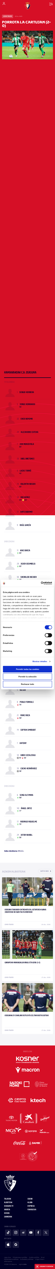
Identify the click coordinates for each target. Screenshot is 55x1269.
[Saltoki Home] (19, 1084)
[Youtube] (31, 1233)
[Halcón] (44, 1131)
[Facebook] (38, 1233)
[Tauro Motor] (11, 1118)
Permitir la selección (27, 677)
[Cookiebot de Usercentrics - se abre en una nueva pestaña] (41, 583)
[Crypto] (17, 1100)
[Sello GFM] (27, 1156)
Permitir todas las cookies (27, 669)
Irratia (7, 1210)
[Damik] (35, 1143)
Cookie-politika (34, 1257)
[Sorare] (31, 1131)
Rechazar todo (27, 684)
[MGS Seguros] (13, 1131)
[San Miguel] (45, 1118)
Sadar (30, 1199)
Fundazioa (32, 1210)
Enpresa (31, 1206)
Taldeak (7, 1199)
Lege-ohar (7, 1257)
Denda (6, 1213)
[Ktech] (38, 1100)
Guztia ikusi (44, 871)
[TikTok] (8, 1233)
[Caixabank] (28, 1118)
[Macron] (27, 1070)
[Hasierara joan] (27, 1183)
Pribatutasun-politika (20, 1257)
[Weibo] (23, 1233)
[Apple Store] (8, 1245)
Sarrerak (8, 1217)
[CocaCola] (19, 1143)
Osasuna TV (8, 1206)
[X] (46, 1233)
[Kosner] (27, 1060)
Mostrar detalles (39, 661)
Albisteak (8, 1202)
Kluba (30, 1202)
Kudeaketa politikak (26, 1259)
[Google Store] (16, 1245)
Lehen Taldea (7, 16)
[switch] (48, 635)
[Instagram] (16, 1233)
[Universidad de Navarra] (41, 1084)
